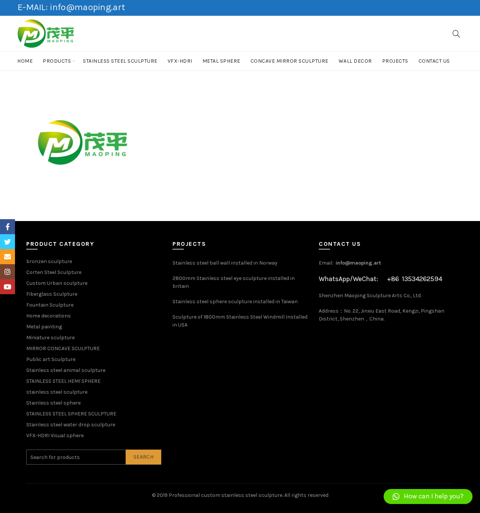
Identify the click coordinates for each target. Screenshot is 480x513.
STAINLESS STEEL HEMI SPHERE (63, 381)
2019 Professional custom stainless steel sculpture (219, 495)
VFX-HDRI (180, 61)
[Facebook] (7, 226)
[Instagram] (7, 271)
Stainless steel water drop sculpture (70, 424)
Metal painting (44, 326)
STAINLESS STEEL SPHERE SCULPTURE (71, 414)
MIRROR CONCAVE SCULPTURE (63, 348)
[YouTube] (7, 286)
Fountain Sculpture (50, 305)
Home (25, 61)
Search (143, 457)
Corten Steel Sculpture (53, 272)
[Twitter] (7, 241)
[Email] (7, 256)
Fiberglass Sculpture (51, 294)
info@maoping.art (358, 263)
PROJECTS (395, 61)
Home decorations (48, 316)
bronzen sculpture (49, 261)
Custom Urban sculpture (56, 283)
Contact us (434, 61)
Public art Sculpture (50, 359)
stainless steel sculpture (120, 61)
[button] (428, 496)
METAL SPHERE (221, 61)
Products (57, 61)
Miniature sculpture (50, 337)
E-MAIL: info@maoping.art (71, 7)
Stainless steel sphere (53, 403)
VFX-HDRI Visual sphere (55, 435)
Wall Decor (355, 61)
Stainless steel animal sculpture (65, 370)
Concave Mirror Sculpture (289, 61)
